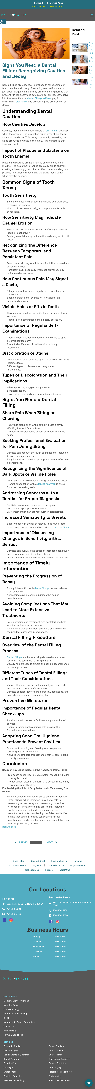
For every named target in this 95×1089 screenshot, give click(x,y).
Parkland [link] (38, 3)
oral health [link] (21, 101)
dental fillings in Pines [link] (39, 98)
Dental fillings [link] (14, 657)
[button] (92, 15)
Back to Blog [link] (9, 826)
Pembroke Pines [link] (55, 3)
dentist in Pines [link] (60, 527)
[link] (3, 21)
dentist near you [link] (46, 484)
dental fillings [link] (41, 588)
